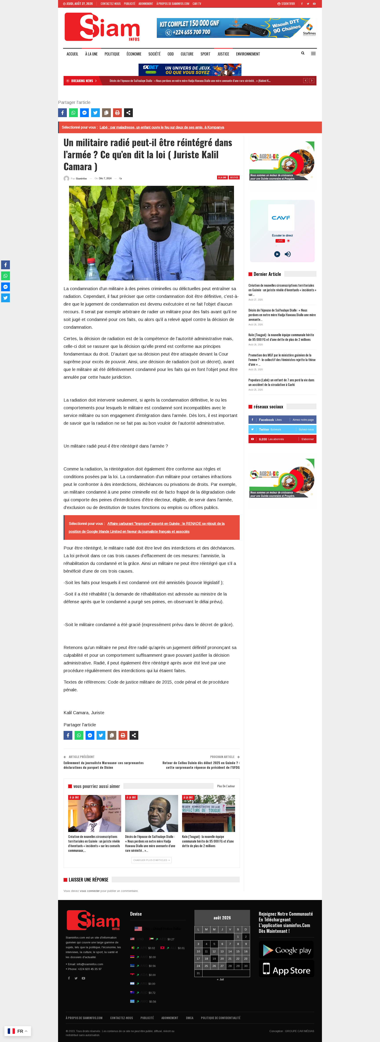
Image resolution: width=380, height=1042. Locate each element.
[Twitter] (95, 112)
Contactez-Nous (111, 3)
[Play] (277, 254)
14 (230, 951)
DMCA (189, 1017)
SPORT (205, 54)
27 (222, 966)
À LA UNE (91, 54)
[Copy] (106, 112)
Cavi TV (197, 3)
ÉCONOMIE (134, 54)
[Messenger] (84, 112)
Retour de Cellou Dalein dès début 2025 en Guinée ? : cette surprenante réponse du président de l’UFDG (201, 765)
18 (206, 958)
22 (237, 958)
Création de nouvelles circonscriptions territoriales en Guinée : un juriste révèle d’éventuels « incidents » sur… (282, 290)
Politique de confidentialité (220, 1017)
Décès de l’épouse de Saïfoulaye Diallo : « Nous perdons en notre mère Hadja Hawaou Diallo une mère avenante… (282, 315)
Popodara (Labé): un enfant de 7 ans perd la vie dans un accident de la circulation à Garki (281, 382)
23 (245, 958)
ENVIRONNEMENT (248, 54)
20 (222, 958)
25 (206, 966)
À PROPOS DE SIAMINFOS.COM (173, 3)
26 (214, 966)
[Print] (117, 112)
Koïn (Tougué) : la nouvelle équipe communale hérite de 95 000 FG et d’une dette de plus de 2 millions (281, 337)
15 (237, 951)
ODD (171, 54)
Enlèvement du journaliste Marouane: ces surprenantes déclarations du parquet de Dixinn (104, 765)
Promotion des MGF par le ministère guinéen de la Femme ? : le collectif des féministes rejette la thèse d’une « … (282, 359)
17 (198, 958)
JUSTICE (223, 54)
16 (245, 951)
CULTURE (187, 54)
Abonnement (146, 3)
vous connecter (90, 891)
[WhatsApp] (73, 112)
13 (222, 951)
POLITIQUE (112, 54)
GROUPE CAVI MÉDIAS (299, 1031)
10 (198, 951)
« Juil (220, 979)
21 (230, 958)
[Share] (128, 112)
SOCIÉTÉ (154, 54)
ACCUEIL (72, 54)
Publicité (129, 3)
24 (198, 966)
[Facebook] (62, 112)
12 (214, 951)
